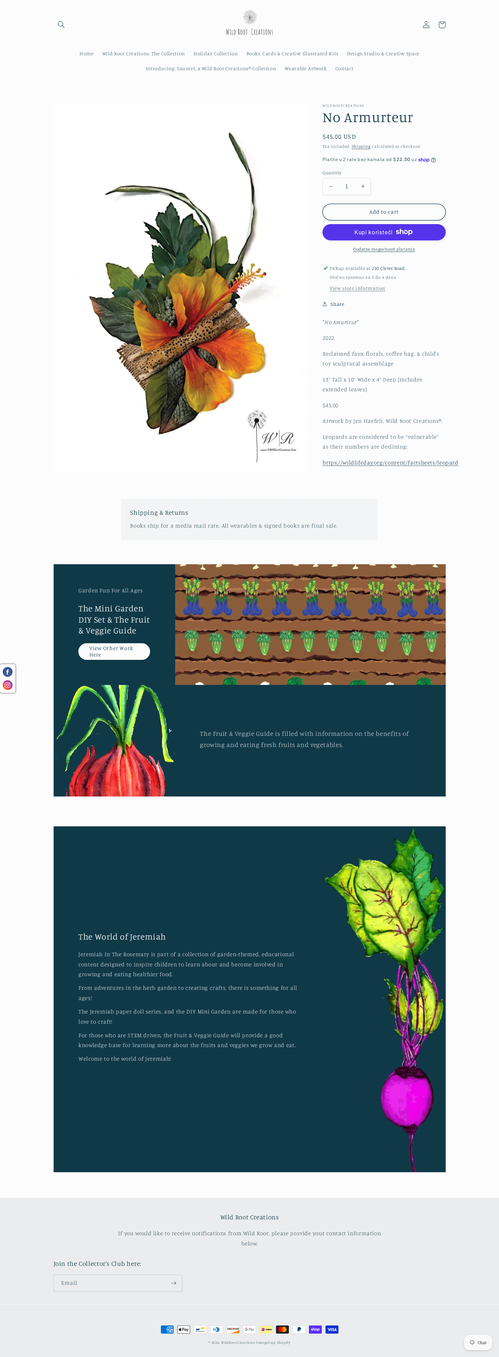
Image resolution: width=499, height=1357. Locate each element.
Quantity (331, 172)
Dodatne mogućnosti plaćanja (384, 248)
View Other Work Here (111, 651)
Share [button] (337, 304)
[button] (61, 25)
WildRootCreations (238, 1342)
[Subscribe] (173, 1283)
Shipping (361, 146)
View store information (357, 288)
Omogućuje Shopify (273, 1342)
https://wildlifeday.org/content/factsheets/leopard (390, 462)
